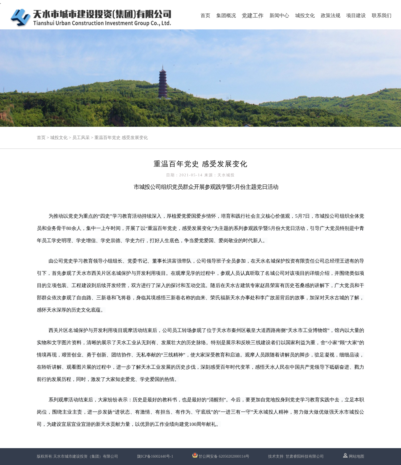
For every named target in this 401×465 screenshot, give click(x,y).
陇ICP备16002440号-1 (155, 456)
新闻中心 (279, 15)
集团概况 (226, 15)
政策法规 (330, 15)
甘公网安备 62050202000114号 (224, 456)
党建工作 (253, 16)
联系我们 (381, 15)
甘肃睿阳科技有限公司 (305, 456)
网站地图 (356, 456)
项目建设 (356, 15)
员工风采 (81, 137)
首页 (205, 15)
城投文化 (305, 15)
